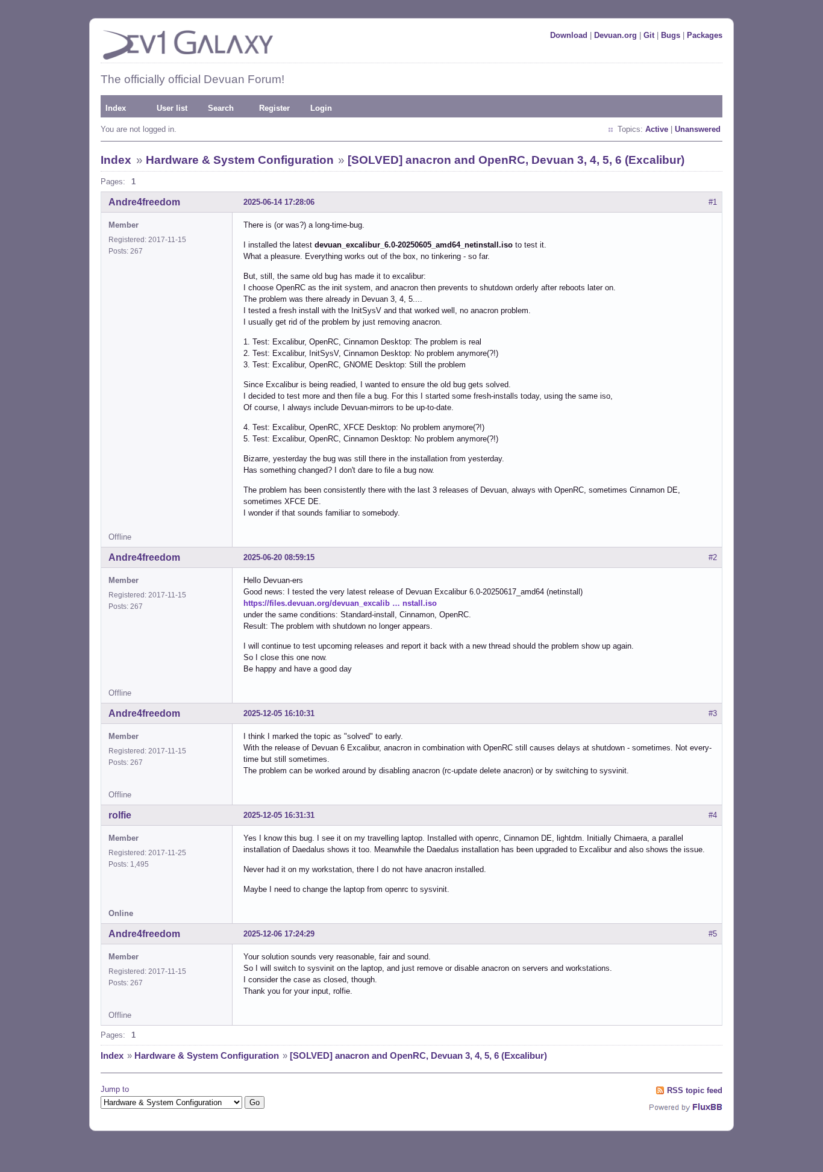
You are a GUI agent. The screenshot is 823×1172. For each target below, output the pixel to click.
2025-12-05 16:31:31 (278, 815)
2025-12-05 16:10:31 (278, 713)
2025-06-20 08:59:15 (278, 557)
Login (321, 108)
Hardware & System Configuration (240, 160)
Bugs (670, 35)
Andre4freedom (144, 202)
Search (221, 108)
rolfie (119, 815)
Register (274, 108)
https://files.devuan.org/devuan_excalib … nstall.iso (340, 603)
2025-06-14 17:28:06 (278, 202)
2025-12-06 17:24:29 (278, 933)
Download (568, 35)
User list (172, 108)
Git (648, 35)
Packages (704, 35)
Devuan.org (615, 35)
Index (115, 108)
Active (656, 129)
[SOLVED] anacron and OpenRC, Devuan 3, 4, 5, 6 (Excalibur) (516, 160)
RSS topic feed (694, 1090)
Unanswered (698, 129)
